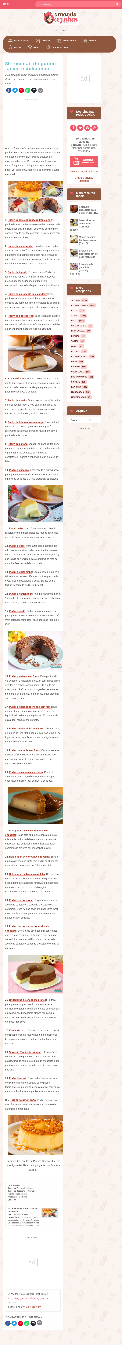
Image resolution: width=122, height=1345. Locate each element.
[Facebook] (8, 90)
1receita (14, 1298)
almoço (75, 316)
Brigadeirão (14, 378)
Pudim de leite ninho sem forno (26, 728)
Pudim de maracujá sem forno (26, 772)
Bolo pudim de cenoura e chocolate (29, 856)
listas (74, 346)
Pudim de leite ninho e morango (26, 422)
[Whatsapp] (27, 90)
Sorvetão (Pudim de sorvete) (25, 1052)
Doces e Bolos (21, 41)
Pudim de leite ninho (20, 572)
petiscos (75, 351)
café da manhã (79, 326)
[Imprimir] (40, 90)
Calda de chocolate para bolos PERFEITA (88, 210)
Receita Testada (79, 305)
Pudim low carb (17, 1078)
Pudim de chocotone (21, 900)
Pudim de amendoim (20, 594)
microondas (77, 392)
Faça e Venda (69, 41)
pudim (35, 1298)
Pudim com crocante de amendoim (27, 294)
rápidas (75, 336)
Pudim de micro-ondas (20, 246)
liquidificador (78, 397)
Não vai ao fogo (79, 377)
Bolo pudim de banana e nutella (27, 874)
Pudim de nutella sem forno (24, 750)
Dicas (36, 47)
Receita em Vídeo (79, 356)
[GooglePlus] (94, 128)
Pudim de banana (18, 444)
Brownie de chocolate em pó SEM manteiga (88, 253)
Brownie (75, 367)
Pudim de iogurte (17, 272)
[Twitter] (15, 90)
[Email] (34, 90)
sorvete (75, 382)
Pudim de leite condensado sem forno (30, 707)
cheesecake (77, 372)
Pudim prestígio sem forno (24, 676)
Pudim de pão (17, 546)
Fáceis (17, 47)
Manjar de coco (17, 1030)
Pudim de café (17, 611)
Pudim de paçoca (19, 470)
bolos (74, 311)
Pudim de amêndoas (23, 1100)
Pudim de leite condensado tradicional (29, 220)
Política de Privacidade (84, 171)
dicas (74, 321)
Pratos (92, 41)
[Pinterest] (21, 90)
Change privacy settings (84, 179)
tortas (74, 341)
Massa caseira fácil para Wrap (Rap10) (87, 240)
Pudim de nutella (17, 400)
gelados (25, 1298)
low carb (76, 387)
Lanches (46, 41)
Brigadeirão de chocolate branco (27, 1000)
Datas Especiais (60, 47)
